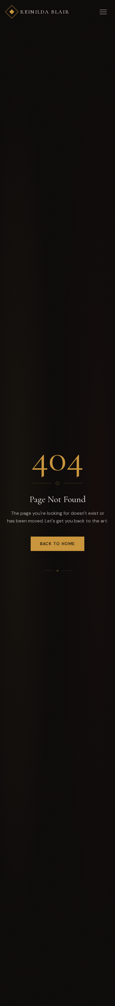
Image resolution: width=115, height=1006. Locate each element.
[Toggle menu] (103, 11)
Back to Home (57, 543)
